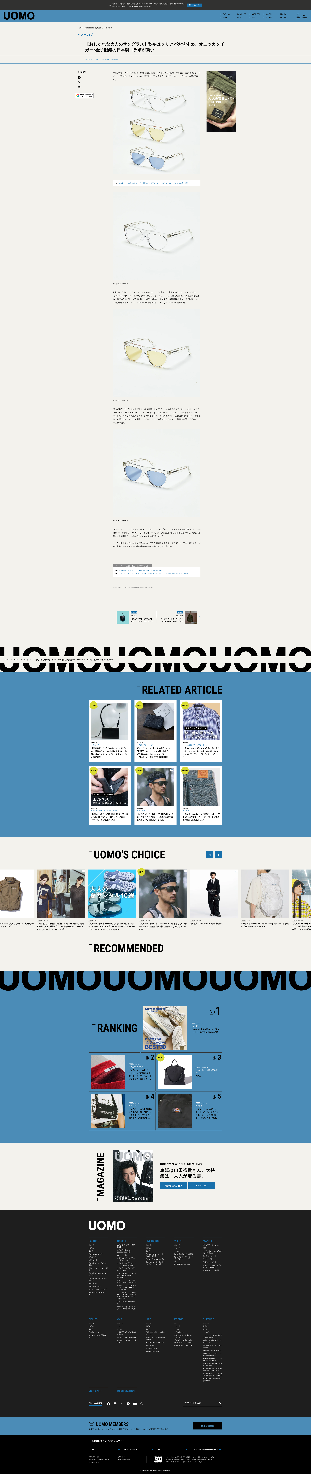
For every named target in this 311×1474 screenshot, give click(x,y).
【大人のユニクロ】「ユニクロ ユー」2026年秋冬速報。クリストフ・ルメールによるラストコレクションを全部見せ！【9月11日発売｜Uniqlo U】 (141, 1075)
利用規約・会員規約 (124, 1459)
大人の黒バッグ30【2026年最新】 (207, 1071)
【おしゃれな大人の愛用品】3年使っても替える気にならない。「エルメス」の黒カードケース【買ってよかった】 (109, 817)
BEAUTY (226, 17)
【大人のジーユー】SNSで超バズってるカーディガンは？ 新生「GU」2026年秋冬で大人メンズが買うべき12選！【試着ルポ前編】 (163, 926)
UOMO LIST (241, 14)
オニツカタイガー (103, 59)
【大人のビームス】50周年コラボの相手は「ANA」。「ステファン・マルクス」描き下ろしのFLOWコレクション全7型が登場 (140, 1113)
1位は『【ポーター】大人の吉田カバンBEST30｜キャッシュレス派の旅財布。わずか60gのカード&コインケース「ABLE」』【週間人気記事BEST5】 (154, 752)
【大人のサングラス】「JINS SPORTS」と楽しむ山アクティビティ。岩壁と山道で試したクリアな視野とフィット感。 (155, 817)
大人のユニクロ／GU (137, 1067)
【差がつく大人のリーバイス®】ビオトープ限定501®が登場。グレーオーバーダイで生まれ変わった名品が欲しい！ (201, 817)
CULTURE (284, 17)
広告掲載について (94, 1462)
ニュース (96, 745)
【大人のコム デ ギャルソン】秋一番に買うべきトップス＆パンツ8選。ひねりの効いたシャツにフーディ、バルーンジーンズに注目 (201, 752)
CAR (239, 17)
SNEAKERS (256, 14)
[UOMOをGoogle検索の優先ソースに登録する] (84, 95)
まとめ (199, 1106)
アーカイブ (86, 34)
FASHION (226, 14)
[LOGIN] (298, 15)
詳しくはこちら (194, 5)
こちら (203, 1462)
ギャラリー (196, 1026)
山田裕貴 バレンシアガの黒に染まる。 (55, 924)
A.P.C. (198, 1076)
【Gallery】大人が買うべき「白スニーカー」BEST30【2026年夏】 (205, 1030)
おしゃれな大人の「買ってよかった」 (106, 810)
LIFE (253, 17)
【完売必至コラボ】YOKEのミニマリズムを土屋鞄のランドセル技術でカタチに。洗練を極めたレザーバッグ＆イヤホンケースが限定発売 (109, 752)
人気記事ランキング (145, 745)
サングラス (90, 59)
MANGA (283, 14)
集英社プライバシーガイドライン (99, 1459)
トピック (141, 810)
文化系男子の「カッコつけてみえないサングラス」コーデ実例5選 (139, 571)
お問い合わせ (122, 1457)
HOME (7, 660)
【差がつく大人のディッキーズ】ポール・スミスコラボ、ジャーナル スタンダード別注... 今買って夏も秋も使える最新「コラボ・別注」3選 (207, 1113)
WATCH (269, 14)
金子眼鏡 (115, 59)
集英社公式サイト (94, 1457)
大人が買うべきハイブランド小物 (195, 745)
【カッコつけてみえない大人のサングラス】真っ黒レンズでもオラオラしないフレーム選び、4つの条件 (152, 573)
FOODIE (269, 17)
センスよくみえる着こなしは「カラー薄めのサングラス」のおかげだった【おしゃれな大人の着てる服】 (153, 183)
